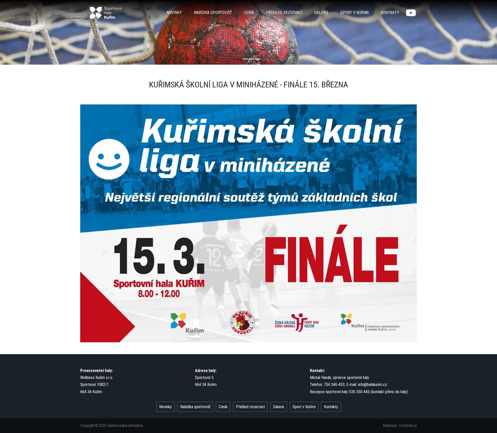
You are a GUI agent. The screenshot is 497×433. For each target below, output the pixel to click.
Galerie (321, 12)
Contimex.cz (408, 425)
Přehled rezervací (284, 12)
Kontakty (390, 12)
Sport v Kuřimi (354, 12)
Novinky (174, 12)
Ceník (249, 12)
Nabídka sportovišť (213, 12)
